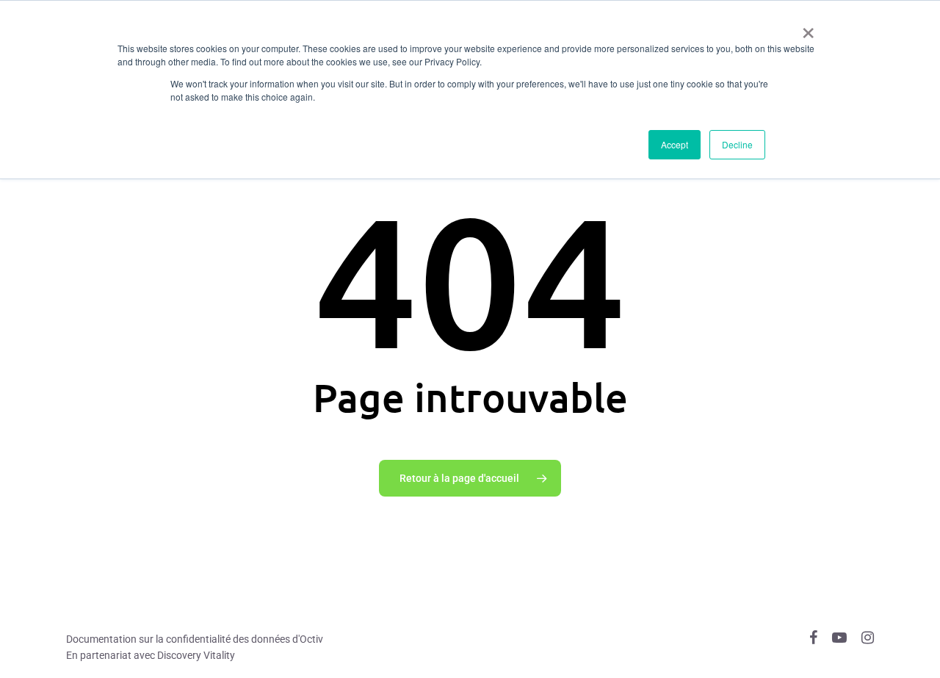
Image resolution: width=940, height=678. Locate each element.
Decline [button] (737, 144)
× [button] (808, 28)
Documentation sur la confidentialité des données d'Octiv (194, 639)
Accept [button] (674, 144)
